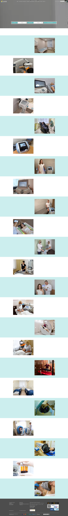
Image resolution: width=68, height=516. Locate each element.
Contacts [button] (43, 1)
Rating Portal (21, 502)
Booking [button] (38, 1)
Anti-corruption (21, 503)
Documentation (11, 504)
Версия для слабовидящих (34, 0)
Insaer (13, 514)
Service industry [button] (32, 1)
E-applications (21, 504)
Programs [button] (28, 1)
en (65, 1)
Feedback (10, 503)
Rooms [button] (41, 1)
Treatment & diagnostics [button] (22, 1)
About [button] (18, 1)
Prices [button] (36, 1)
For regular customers (12, 502)
